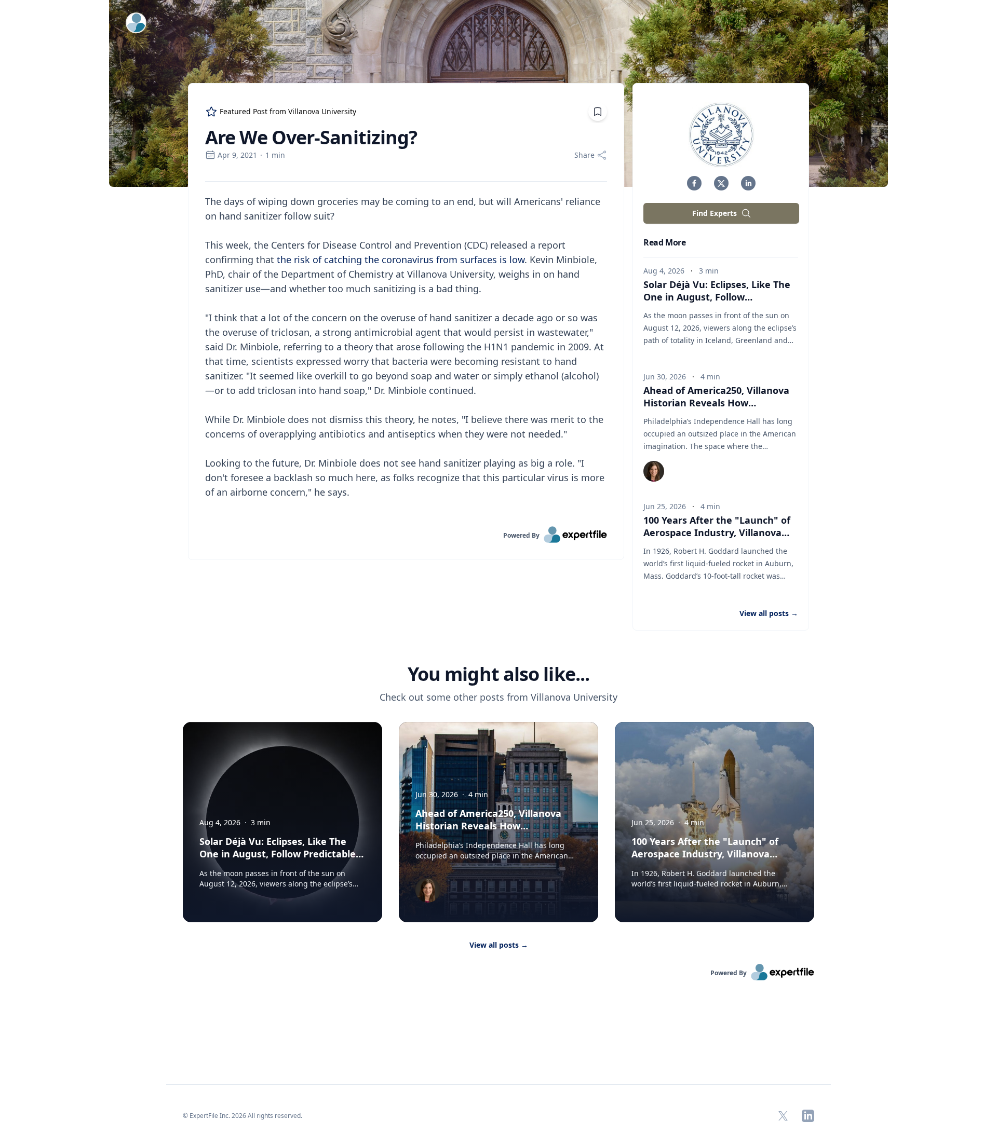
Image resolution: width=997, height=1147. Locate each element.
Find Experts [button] (714, 213)
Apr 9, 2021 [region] (237, 155)
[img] (721, 135)
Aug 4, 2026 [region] (663, 271)
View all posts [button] (768, 613)
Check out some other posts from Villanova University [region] (498, 697)
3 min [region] (709, 271)
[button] (694, 183)
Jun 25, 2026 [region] (664, 506)
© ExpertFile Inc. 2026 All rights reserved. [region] (242, 1115)
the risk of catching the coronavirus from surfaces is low (400, 259)
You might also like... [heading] (498, 674)
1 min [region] (275, 155)
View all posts (498, 945)
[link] (406, 534)
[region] (406, 354)
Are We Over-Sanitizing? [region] (311, 137)
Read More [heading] (664, 242)
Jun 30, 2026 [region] (664, 376)
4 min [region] (710, 376)
